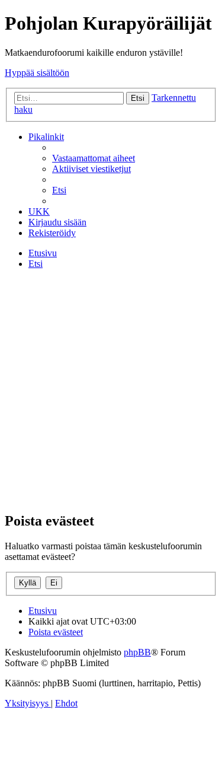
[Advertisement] (111, 390)
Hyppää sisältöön (37, 73)
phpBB (137, 652)
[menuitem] (93, 158)
